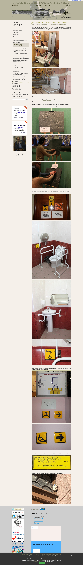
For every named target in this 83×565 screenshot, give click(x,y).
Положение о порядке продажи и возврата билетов (20, 74)
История (15, 81)
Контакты (15, 28)
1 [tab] (13, 155)
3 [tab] (16, 155)
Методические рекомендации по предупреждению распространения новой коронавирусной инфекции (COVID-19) (20, 63)
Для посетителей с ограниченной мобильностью (20, 45)
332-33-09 (39, 518)
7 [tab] (23, 155)
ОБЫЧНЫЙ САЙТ (64, 0)
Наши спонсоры (17, 96)
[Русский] (67, 5)
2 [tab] (14, 155)
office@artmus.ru (37, 523)
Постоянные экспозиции (16, 86)
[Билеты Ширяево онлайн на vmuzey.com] (19, 134)
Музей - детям (16, 34)
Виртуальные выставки (20, 94)
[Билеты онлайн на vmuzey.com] (19, 119)
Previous (10, 145)
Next (27, 145)
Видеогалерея (17, 92)
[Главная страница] (13, 5)
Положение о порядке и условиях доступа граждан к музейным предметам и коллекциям (19, 69)
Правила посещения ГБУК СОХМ (19, 51)
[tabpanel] (19, 145)
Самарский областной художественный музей (41, 3)
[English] (69, 5)
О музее (15, 22)
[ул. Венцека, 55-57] (22, 12)
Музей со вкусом (17, 42)
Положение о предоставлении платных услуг (20, 54)
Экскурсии (15, 32)
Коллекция (15, 83)
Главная (32, 24)
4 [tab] (18, 155)
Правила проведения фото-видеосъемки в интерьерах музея (21, 57)
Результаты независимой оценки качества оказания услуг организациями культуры (20, 78)
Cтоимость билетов (17, 30)
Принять (42, 562)
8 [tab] (25, 155)
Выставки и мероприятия (16, 89)
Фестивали (15, 36)
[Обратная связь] (17, 5)
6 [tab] (22, 155)
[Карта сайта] (15, 5)
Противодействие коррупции (20, 48)
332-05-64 (39, 521)
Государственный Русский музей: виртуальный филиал (19, 39)
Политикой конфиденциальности (36, 561)
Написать (36, 551)
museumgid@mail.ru (47, 100)
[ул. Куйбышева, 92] (42, 12)
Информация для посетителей (17, 25)
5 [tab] (20, 155)
